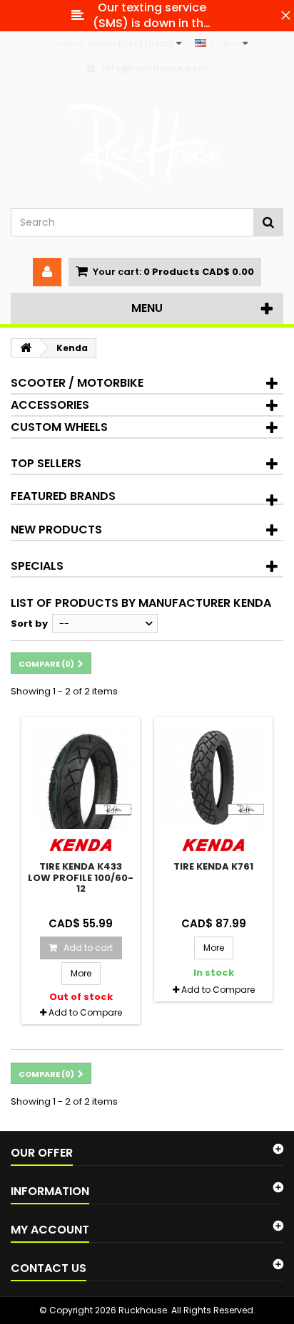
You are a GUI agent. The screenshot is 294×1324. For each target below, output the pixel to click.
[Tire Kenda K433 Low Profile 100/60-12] (80, 776)
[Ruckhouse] (147, 146)
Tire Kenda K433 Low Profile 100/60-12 (80, 877)
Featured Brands (63, 496)
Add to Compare (85, 1012)
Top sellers (46, 463)
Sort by (29, 623)
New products (56, 529)
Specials (37, 566)
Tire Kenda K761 (213, 866)
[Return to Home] (25, 348)
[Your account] (47, 272)
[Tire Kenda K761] (213, 776)
